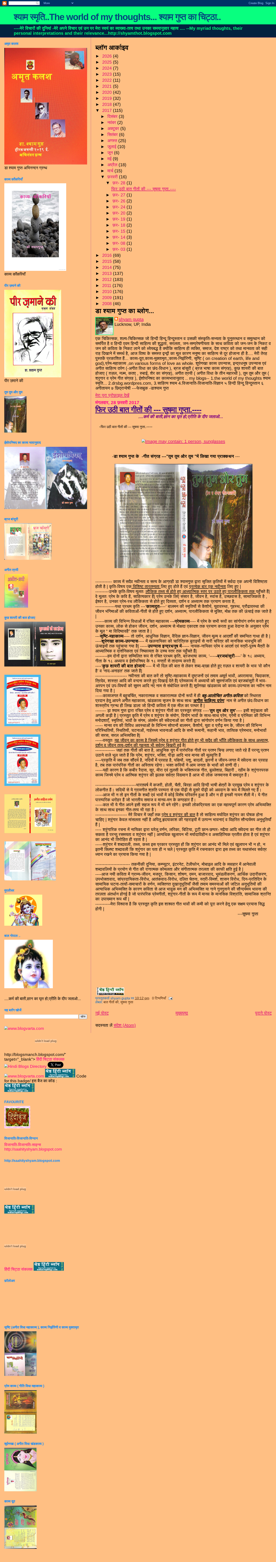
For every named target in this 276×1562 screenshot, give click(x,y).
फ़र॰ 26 (120, 201)
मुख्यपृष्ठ (182, 1013)
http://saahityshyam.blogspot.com (33, 1149)
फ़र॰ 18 (120, 225)
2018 (107, 104)
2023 (107, 74)
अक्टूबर (113, 128)
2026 (107, 56)
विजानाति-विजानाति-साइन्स (22, 1145)
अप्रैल (113, 164)
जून (110, 152)
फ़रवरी (113, 176)
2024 (107, 68)
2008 (107, 303)
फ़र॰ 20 (120, 213)
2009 (107, 297)
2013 (107, 273)
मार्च (110, 170)
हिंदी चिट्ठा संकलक (50, 1059)
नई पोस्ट (102, 1013)
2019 (107, 98)
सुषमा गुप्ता (126, 1002)
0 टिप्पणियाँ (159, 998)
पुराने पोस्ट (263, 1013)
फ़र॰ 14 (120, 237)
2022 (107, 80)
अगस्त (112, 140)
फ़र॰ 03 (120, 249)
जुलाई (112, 146)
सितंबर (113, 134)
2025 (107, 62)
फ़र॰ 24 (120, 207)
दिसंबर (113, 116)
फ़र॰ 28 (120, 182)
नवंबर (112, 122)
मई (110, 158)
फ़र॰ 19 (120, 219)
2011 (107, 285)
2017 (107, 110)
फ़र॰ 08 (120, 243)
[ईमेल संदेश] (169, 998)
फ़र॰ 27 (120, 195)
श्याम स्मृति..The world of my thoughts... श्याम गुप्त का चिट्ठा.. (117, 17)
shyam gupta (131, 319)
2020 (107, 92)
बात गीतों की (111, 1002)
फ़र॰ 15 (120, 231)
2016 (107, 255)
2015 (107, 261)
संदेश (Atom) (125, 1025)
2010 (107, 291)
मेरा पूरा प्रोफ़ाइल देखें (112, 395)
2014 (107, 267)
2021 (107, 86)
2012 (107, 279)
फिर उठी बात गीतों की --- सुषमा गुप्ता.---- (143, 189)
